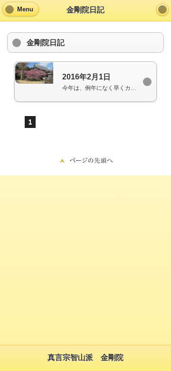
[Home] (162, 9)
